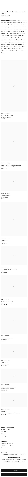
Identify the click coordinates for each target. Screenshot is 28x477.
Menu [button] (26, 4)
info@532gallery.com (5, 436)
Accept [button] (14, 474)
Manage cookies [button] (14, 466)
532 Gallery (4, 4)
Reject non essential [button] (14, 470)
